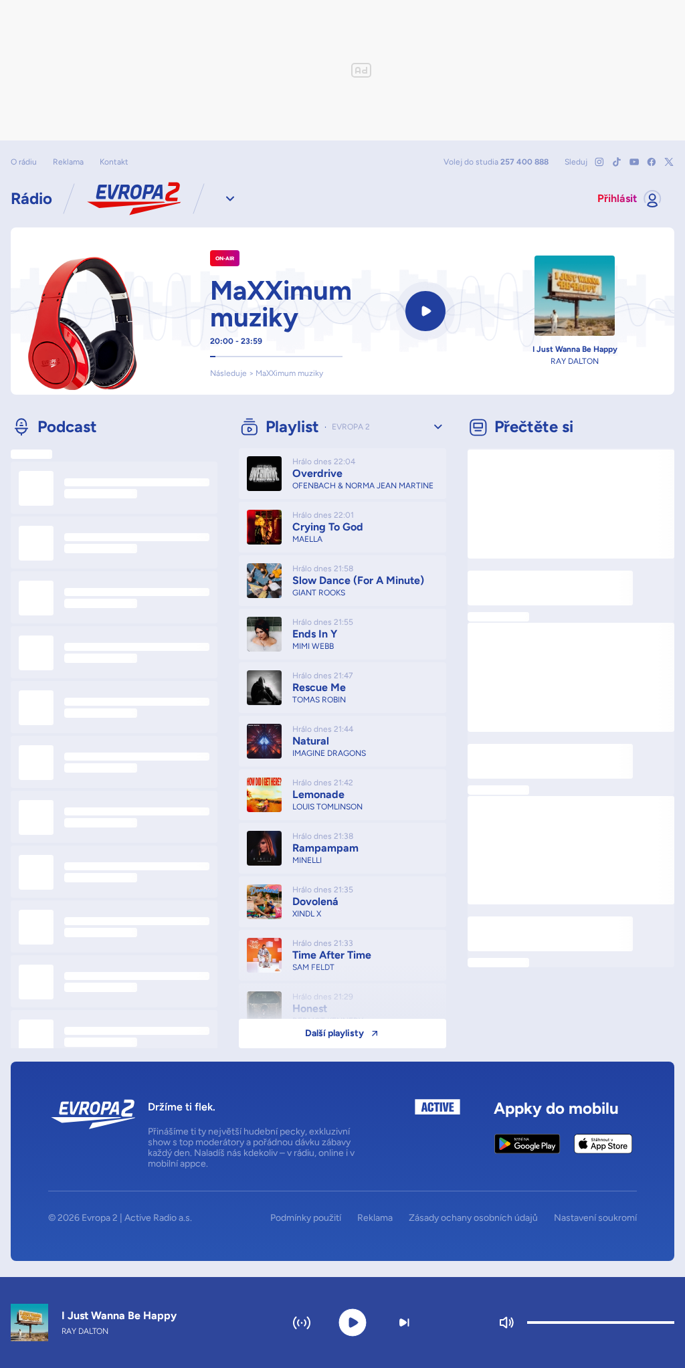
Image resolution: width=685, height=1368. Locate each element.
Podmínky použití (305, 1218)
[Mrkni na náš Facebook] (651, 162)
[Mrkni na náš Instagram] (599, 162)
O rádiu (24, 162)
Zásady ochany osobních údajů (473, 1218)
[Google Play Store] (527, 1144)
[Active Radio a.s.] (437, 1134)
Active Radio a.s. (158, 1218)
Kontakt (114, 162)
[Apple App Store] (603, 1144)
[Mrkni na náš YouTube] (634, 162)
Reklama (68, 162)
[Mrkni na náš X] (669, 162)
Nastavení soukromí (595, 1218)
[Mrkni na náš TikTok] (616, 162)
